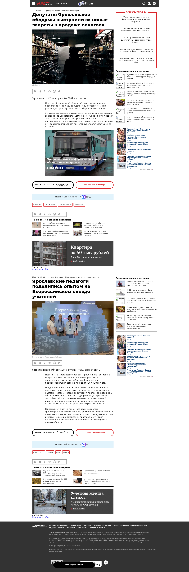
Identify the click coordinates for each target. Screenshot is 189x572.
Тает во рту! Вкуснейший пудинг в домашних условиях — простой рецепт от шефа (140, 102)
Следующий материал (74, 565)
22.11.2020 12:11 (37, 10)
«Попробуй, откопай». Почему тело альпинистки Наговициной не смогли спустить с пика (141, 284)
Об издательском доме (58, 525)
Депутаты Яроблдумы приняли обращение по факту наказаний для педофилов (56, 233)
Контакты (71, 528)
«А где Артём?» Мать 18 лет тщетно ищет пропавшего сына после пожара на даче (141, 85)
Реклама (87, 525)
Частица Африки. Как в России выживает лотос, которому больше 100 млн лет (141, 318)
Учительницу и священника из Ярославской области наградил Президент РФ (97, 481)
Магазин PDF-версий (102, 525)
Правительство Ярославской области (47, 357)
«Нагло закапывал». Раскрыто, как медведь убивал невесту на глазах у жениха (141, 94)
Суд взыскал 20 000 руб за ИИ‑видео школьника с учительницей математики (54, 473)
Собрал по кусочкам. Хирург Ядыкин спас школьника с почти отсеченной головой (141, 301)
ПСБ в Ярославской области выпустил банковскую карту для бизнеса (136, 40)
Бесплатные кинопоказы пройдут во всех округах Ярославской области (136, 50)
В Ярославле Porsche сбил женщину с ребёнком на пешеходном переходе (95, 225)
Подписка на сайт (56, 528)
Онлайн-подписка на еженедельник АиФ (130, 525)
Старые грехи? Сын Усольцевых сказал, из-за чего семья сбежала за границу (141, 111)
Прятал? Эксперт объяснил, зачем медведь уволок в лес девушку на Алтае (140, 119)
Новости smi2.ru (40, 269)
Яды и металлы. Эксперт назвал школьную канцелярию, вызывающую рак (139, 326)
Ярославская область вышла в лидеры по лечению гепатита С (136, 29)
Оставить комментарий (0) (94, 185)
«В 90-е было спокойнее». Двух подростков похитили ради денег (140, 291)
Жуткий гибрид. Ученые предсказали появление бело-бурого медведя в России (142, 77)
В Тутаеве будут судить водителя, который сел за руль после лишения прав (136, 60)
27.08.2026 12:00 (38, 277)
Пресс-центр (76, 525)
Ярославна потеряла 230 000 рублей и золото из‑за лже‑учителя (55, 481)
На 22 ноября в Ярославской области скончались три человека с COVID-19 (57, 225)
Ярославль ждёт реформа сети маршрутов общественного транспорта (77, 161)
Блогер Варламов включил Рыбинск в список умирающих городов (96, 233)
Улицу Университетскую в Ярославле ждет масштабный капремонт (136, 19)
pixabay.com (37, 85)
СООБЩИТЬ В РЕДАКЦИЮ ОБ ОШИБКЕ (92, 528)
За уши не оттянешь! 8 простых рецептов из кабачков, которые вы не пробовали (142, 309)
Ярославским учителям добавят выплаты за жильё (97, 472)
